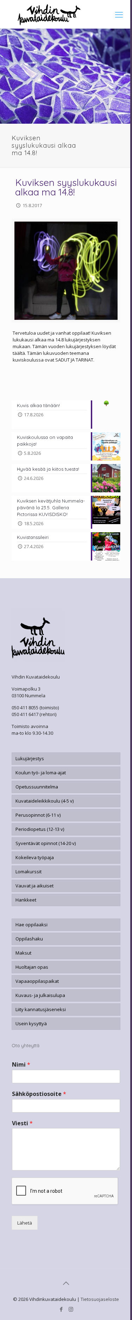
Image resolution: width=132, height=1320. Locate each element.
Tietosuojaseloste (100, 1299)
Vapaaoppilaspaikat (37, 981)
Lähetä (24, 1223)
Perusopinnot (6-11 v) (38, 815)
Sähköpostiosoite (39, 1094)
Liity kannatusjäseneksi (40, 1009)
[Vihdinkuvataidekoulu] (66, 14)
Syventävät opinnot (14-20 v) (45, 843)
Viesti (22, 1123)
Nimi (21, 1064)
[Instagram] (71, 1309)
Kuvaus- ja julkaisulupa (40, 995)
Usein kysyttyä (31, 1023)
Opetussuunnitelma (36, 787)
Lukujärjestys (29, 758)
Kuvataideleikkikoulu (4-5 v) (44, 801)
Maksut (23, 953)
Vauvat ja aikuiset (34, 885)
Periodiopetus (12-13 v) (39, 829)
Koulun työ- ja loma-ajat (40, 772)
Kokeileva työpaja (34, 857)
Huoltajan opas (31, 967)
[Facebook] (61, 1309)
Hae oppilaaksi (31, 924)
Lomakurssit (28, 871)
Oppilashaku (29, 938)
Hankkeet (25, 900)
